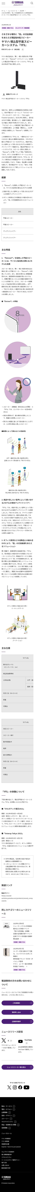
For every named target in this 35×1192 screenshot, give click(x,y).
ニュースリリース (12, 11)
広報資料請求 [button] (16, 1021)
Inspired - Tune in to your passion (11, 1147)
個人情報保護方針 (7, 1154)
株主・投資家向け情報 (9, 1125)
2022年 (22, 11)
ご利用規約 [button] (16, 1003)
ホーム (3, 11)
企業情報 (4, 1112)
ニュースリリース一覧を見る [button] (16, 1067)
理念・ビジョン (7, 1109)
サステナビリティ (7, 1122)
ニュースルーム (7, 1133)
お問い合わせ (5, 1165)
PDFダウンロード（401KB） (11, 49)
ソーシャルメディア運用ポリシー (11, 1160)
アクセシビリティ (6, 1157)
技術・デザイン (7, 1115)
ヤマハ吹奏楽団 (6, 1138)
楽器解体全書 (5, 1144)
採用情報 (4, 1128)
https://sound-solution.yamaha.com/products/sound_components (17, 898)
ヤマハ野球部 (5, 1141)
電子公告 (4, 1162)
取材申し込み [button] (16, 1012)
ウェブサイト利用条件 (8, 1152)
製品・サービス (7, 1106)
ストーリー (5, 1119)
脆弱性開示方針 (6, 1168)
